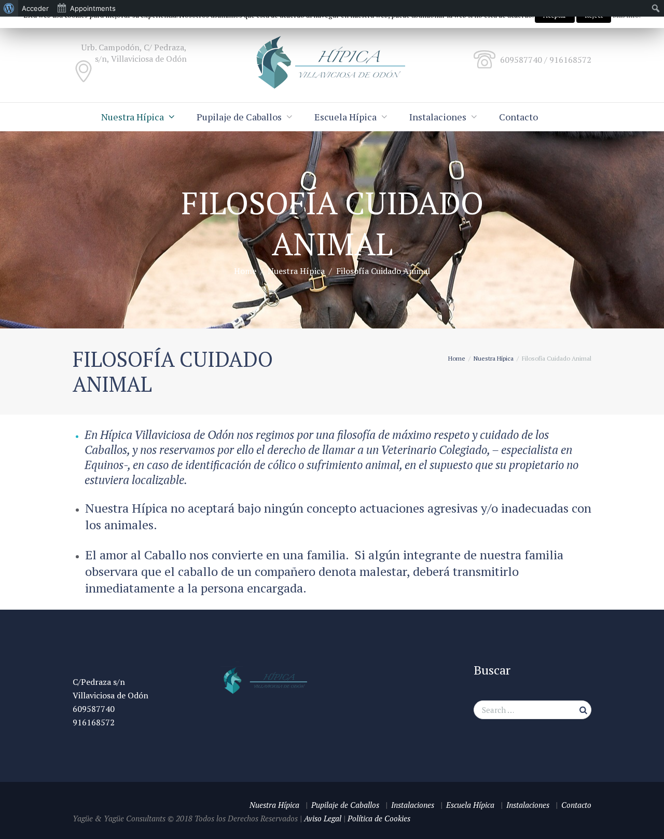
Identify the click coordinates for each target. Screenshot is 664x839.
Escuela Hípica (345, 117)
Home (245, 271)
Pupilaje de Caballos (239, 117)
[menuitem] (9, 8)
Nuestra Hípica (132, 117)
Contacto (518, 117)
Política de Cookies (379, 818)
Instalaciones (437, 117)
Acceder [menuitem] (35, 8)
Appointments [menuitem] (93, 8)
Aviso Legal (322, 818)
